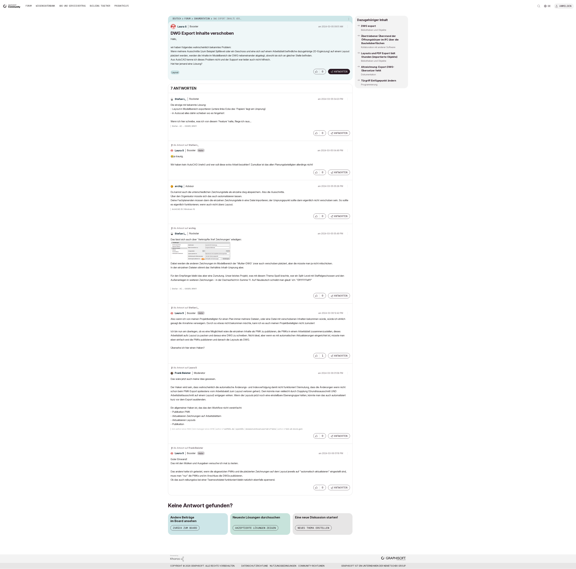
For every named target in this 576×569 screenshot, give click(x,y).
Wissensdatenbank (45, 6)
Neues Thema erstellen (313, 527)
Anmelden (565, 5)
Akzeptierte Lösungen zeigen (255, 527)
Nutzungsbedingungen (283, 565)
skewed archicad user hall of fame (261, 429)
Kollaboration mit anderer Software (378, 47)
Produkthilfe (121, 6)
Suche (539, 6)
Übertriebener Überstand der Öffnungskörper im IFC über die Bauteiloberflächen (380, 40)
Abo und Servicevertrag (72, 6)
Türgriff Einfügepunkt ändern (378, 80)
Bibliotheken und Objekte (373, 30)
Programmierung (369, 84)
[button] (316, 71)
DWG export (368, 25)
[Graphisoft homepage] (393, 559)
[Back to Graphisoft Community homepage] (12, 6)
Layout (175, 72)
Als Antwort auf (186, 145)
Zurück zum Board (185, 527)
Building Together (100, 6)
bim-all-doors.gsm (294, 429)
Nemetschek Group (395, 565)
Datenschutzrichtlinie (254, 565)
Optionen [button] (348, 19)
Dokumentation (368, 74)
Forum (29, 6)
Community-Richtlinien (311, 565)
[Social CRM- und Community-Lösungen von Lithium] (177, 558)
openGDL (240, 429)
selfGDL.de (229, 429)
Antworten (340, 71)
